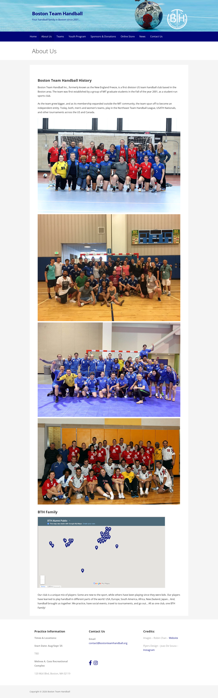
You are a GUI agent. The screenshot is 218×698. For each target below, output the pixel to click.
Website (173, 638)
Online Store (128, 36)
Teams (60, 36)
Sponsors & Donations (103, 36)
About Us (46, 36)
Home (33, 36)
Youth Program (77, 36)
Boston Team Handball (57, 13)
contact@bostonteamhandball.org (108, 643)
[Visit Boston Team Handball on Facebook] (90, 663)
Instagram (149, 650)
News (142, 36)
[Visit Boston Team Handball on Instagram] (96, 663)
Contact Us (156, 36)
